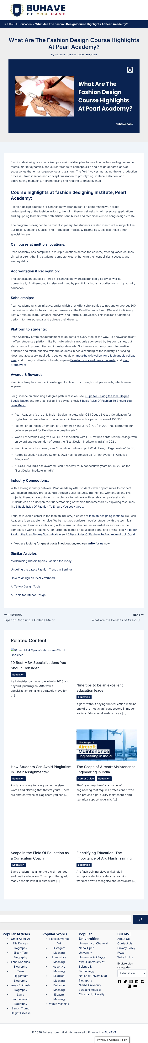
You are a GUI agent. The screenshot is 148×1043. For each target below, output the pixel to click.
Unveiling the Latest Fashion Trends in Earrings (42, 569)
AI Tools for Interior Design (28, 595)
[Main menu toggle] (140, 10)
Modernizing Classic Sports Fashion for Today (41, 561)
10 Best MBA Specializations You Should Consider (53, 658)
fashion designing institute (106, 516)
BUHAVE (9, 24)
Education (25, 24)
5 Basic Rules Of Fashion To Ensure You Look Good (49, 506)
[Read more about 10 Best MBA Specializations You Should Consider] (45, 650)
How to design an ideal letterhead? (33, 578)
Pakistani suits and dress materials (92, 360)
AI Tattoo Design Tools (25, 586)
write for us (95, 543)
